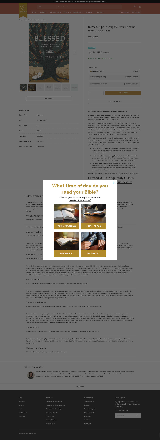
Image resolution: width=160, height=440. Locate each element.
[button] (66, 217)
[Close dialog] (114, 182)
